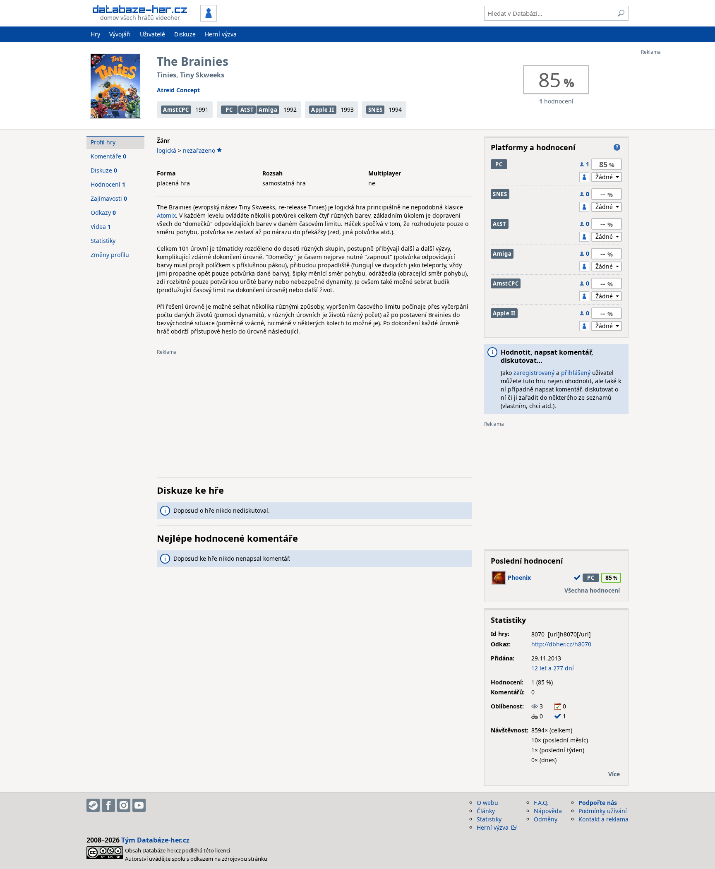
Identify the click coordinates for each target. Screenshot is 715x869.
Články (486, 811)
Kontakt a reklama (603, 819)
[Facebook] (108, 805)
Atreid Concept (178, 90)
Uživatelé (152, 34)
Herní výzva (221, 34)
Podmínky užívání (602, 811)
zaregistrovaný (533, 373)
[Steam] (93, 805)
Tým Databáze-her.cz (155, 840)
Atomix (166, 215)
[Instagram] (123, 805)
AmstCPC (176, 109)
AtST (247, 109)
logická (166, 150)
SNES (375, 109)
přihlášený (575, 373)
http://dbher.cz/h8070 (561, 644)
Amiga (268, 109)
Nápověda (548, 811)
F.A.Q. (541, 803)
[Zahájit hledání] (621, 13)
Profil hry (103, 142)
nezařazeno (199, 150)
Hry (95, 34)
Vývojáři (120, 34)
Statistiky (103, 241)
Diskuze (185, 34)
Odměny (545, 819)
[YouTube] (139, 805)
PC (229, 109)
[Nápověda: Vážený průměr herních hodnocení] (617, 147)
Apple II (322, 109)
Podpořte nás (597, 803)
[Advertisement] (674, 179)
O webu (487, 803)
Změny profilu (110, 255)
